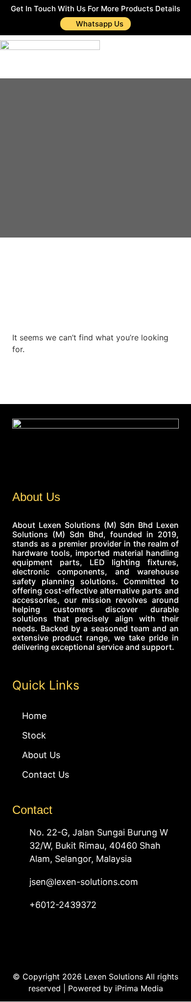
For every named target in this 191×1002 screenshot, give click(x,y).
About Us (41, 755)
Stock (34, 735)
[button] (172, 57)
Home (34, 716)
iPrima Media (139, 988)
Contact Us (45, 774)
